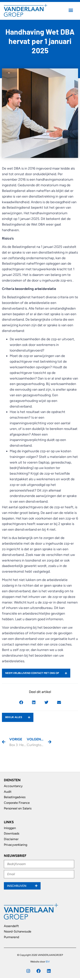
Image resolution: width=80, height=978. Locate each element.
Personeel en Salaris (17, 808)
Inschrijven (17, 886)
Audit (7, 791)
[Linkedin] (49, 971)
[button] (71, 10)
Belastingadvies (14, 797)
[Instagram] (28, 971)
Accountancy (13, 786)
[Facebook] (39, 971)
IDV (48, 961)
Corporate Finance (17, 803)
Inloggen (10, 828)
